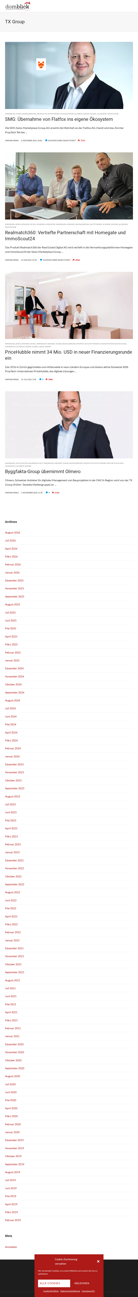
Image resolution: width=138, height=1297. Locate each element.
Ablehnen (81, 1283)
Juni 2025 (10, 620)
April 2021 (11, 1012)
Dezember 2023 (14, 764)
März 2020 (11, 1116)
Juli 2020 (10, 1084)
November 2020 (14, 1052)
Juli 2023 (10, 804)
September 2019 (14, 1164)
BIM (108, 463)
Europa (86, 114)
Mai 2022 (10, 908)
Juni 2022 (10, 900)
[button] (98, 1261)
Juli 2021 (10, 988)
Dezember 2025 (14, 580)
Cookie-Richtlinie (51, 1291)
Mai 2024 (10, 724)
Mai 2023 (10, 820)
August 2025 (12, 604)
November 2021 (14, 956)
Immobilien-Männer (65, 224)
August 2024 (12, 700)
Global (93, 114)
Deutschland (120, 344)
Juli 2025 (10, 612)
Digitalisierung (29, 114)
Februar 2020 (13, 1124)
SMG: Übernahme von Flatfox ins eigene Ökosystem (59, 119)
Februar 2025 (13, 652)
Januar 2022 (12, 940)
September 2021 (14, 972)
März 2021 (11, 1020)
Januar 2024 (12, 756)
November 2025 (14, 588)
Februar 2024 (13, 748)
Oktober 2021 (13, 964)
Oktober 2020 (13, 1060)
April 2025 (11, 636)
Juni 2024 (10, 716)
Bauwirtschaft (36, 463)
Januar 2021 (12, 1036)
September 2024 (14, 692)
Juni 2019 (10, 1188)
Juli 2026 (10, 540)
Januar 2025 (12, 660)
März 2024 (11, 740)
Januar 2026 (12, 572)
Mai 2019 (10, 1196)
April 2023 (11, 828)
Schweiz (78, 114)
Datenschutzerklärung (70, 1291)
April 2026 (11, 548)
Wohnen (26, 224)
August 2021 (12, 980)
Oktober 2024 (13, 684)
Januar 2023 (12, 852)
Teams (19, 114)
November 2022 (14, 868)
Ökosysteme (113, 114)
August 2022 (12, 892)
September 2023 (14, 788)
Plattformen (53, 114)
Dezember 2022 (14, 860)
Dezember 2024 (14, 668)
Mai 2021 (10, 1004)
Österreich (10, 347)
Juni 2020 (10, 1092)
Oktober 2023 (13, 780)
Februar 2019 (13, 1220)
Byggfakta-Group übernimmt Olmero (43, 471)
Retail (33, 224)
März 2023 (11, 836)
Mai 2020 (10, 1100)
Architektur (22, 463)
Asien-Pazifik (45, 347)
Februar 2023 (13, 844)
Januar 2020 (12, 1132)
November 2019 (14, 1148)
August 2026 (12, 532)
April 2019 (11, 1204)
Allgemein (102, 114)
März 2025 (11, 644)
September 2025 (14, 596)
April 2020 (11, 1108)
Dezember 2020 (14, 1044)
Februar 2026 (13, 564)
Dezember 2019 (14, 1140)
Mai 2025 (10, 628)
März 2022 (11, 924)
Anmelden (11, 1246)
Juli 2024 (10, 708)
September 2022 (14, 884)
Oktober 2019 (13, 1156)
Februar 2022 (13, 932)
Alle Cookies (50, 1283)
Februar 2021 (13, 1028)
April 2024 (11, 732)
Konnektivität (67, 114)
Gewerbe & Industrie (46, 224)
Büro (18, 224)
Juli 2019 (10, 1180)
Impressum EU (88, 1291)
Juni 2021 (10, 996)
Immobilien (10, 114)
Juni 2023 (10, 812)
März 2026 (11, 556)
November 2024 (14, 676)
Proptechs (42, 114)
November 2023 (14, 772)
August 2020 (12, 1076)
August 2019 (12, 1172)
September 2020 (14, 1068)
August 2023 (12, 796)
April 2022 (11, 916)
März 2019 (11, 1212)
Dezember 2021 (14, 948)
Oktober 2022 (13, 876)
